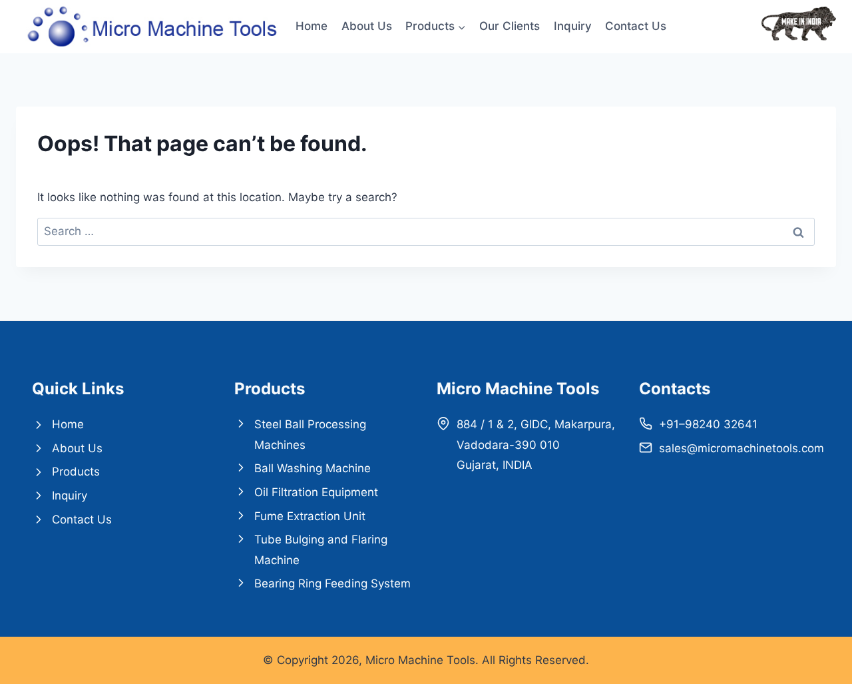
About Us (366, 26)
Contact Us (635, 26)
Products (76, 471)
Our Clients (509, 26)
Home (311, 26)
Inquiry (573, 26)
